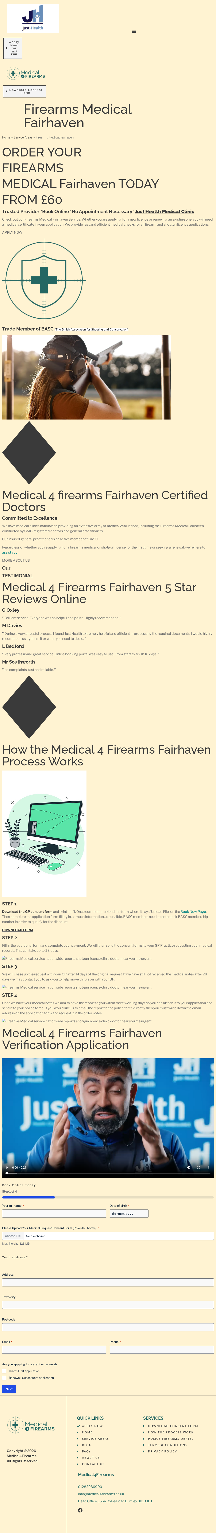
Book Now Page (193, 912)
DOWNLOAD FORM (17, 930)
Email (7, 1342)
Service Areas (23, 137)
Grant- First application (24, 1371)
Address (8, 1274)
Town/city (9, 1297)
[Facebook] (80, 1510)
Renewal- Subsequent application (31, 1377)
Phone (115, 1342)
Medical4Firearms (21, 1456)
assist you (10, 552)
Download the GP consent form (27, 912)
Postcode (8, 1319)
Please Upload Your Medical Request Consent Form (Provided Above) (50, 1228)
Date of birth (119, 1205)
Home (6, 137)
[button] (133, 31)
